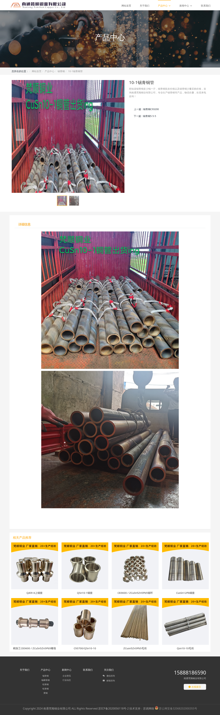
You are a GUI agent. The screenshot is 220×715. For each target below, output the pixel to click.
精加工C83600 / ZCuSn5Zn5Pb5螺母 (34, 648)
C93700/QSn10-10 (85, 648)
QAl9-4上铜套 (34, 592)
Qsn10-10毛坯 (185, 648)
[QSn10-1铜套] (85, 565)
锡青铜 (61, 71)
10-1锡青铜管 (75, 71)
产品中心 (49, 71)
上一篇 (146, 109)
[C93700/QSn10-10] (85, 621)
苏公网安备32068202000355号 (178, 708)
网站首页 (126, 5)
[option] (68, 136)
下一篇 (145, 116)
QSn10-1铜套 (85, 592)
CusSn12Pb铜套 (185, 592)
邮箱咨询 (110, 680)
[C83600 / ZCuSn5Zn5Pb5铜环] (135, 565)
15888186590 (190, 672)
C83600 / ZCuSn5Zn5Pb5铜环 (135, 592)
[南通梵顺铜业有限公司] (38, 5)
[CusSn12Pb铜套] (185, 565)
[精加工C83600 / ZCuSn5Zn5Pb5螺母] (34, 621)
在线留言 (196, 686)
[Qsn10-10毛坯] (185, 621)
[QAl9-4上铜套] (34, 565)
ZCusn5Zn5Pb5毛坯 (135, 648)
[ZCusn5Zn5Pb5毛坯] (135, 621)
